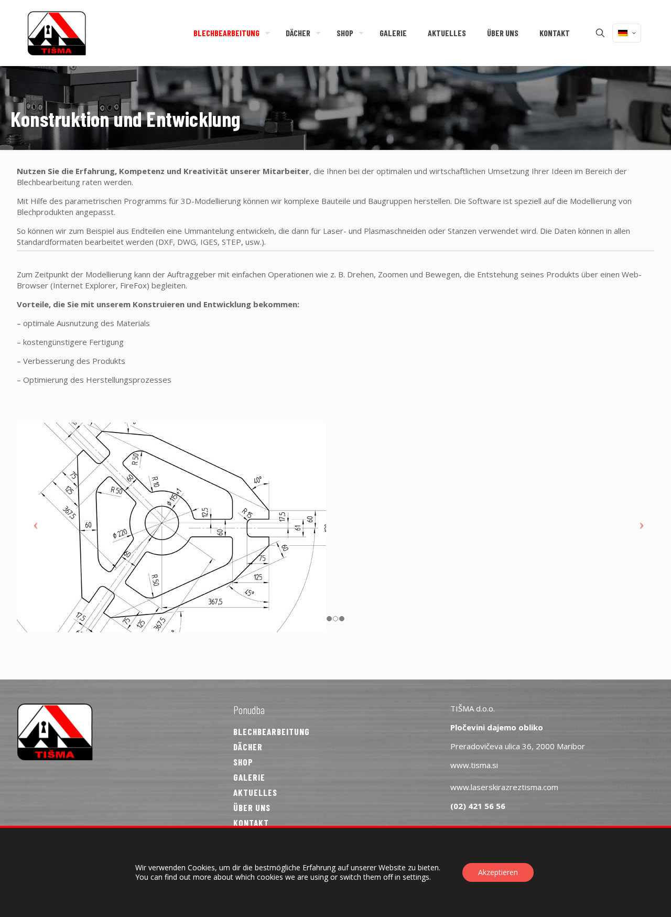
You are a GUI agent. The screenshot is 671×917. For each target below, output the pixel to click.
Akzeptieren (498, 872)
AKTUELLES (255, 792)
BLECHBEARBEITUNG (271, 731)
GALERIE (249, 777)
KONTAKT (251, 822)
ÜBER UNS (251, 807)
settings (416, 877)
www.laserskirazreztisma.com (504, 787)
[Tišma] (56, 33)
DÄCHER (248, 746)
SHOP (243, 762)
